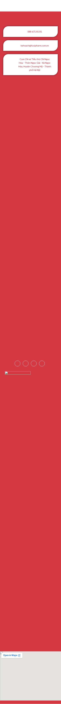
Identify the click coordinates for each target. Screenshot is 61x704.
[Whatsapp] (42, 363)
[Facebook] (17, 363)
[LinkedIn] (25, 363)
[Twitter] (34, 363)
